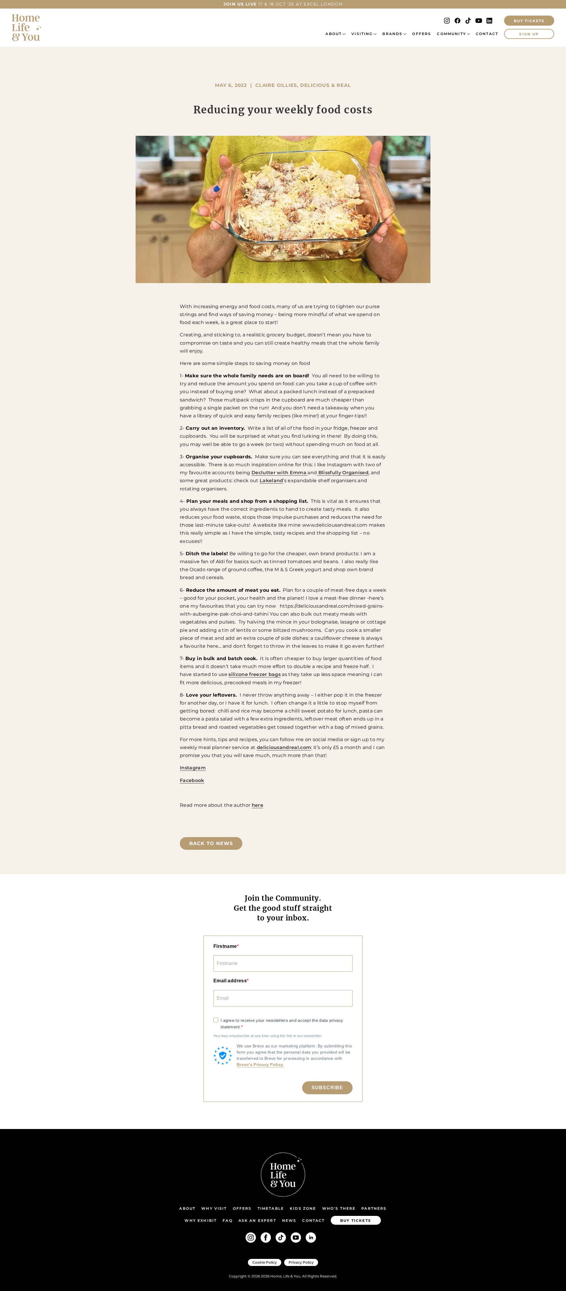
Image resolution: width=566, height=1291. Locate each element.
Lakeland (271, 480)
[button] (335, 34)
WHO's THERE (339, 1208)
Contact (487, 34)
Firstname (225, 946)
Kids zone (303, 1208)
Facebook (192, 780)
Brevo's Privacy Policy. (260, 1064)
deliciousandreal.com (284, 747)
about (333, 34)
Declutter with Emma (279, 472)
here (257, 805)
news (289, 1220)
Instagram (193, 768)
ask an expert (257, 1220)
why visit (214, 1208)
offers (421, 34)
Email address (230, 980)
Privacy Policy (301, 1262)
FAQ (227, 1220)
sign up (529, 34)
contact (313, 1220)
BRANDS (392, 34)
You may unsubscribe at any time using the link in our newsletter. (267, 1036)
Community (451, 34)
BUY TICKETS (529, 21)
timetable (271, 1208)
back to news (211, 843)
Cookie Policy (264, 1262)
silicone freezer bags (254, 674)
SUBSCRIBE (327, 1087)
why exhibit (201, 1220)
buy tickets (355, 1220)
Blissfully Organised (342, 472)
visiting (362, 34)
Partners (373, 1208)
